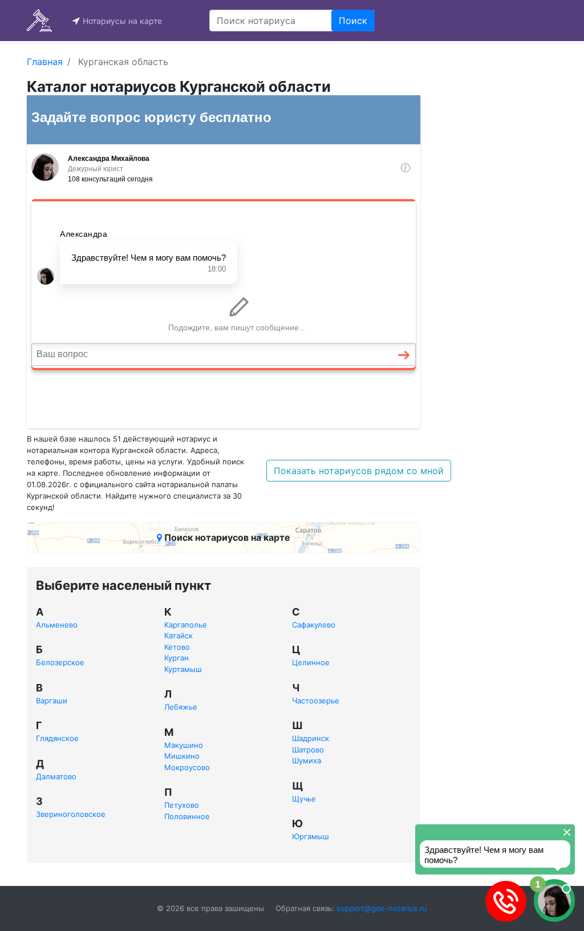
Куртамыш (183, 669)
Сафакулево (313, 624)
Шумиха (306, 760)
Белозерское (60, 662)
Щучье (304, 798)
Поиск (353, 20)
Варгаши (51, 700)
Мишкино (182, 755)
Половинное (187, 816)
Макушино (183, 745)
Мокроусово (187, 767)
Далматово (56, 776)
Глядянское (57, 738)
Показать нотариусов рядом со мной (359, 470)
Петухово (181, 804)
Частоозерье (315, 700)
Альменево (57, 624)
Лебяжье (180, 706)
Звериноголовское (71, 814)
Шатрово (308, 749)
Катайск (178, 635)
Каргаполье (185, 624)
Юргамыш (310, 836)
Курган (176, 657)
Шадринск (310, 738)
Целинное (311, 662)
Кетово (177, 646)
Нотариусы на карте (122, 21)
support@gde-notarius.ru (381, 908)
